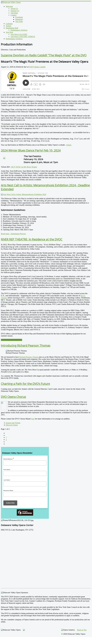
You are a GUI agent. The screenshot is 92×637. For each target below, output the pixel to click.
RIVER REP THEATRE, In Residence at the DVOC (31, 239)
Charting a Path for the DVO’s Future (25, 384)
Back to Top (81, 630)
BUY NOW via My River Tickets (24, 167)
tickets (68, 145)
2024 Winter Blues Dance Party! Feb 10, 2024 (31, 150)
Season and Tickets (13, 423)
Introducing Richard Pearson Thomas (25, 345)
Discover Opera (12, 425)
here (32, 419)
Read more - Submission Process (13, 234)
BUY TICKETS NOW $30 (11, 340)
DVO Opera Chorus (13, 397)
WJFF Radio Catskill (37, 67)
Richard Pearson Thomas (28, 357)
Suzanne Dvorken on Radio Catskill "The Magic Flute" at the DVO (43, 55)
